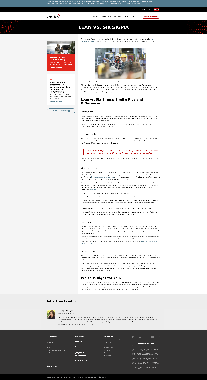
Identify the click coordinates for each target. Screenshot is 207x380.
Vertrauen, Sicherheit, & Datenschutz (56, 350)
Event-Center (107, 350)
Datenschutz (72, 377)
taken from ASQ (95, 190)
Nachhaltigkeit (50, 353)
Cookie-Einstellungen (90, 377)
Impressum (80, 377)
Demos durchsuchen (151, 16)
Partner (133, 9)
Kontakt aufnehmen (146, 344)
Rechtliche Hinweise (62, 377)
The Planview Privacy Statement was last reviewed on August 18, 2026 (145, 368)
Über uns (117, 16)
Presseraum (107, 355)
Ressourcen (105, 16)
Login (155, 9)
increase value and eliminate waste (102, 177)
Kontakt (127, 16)
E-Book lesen (55, 67)
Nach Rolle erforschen (84, 361)
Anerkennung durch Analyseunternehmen (114, 340)
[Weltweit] (137, 16)
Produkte (78, 342)
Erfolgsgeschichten (108, 342)
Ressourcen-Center (108, 347)
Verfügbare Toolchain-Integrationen (80, 354)
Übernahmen (52, 366)
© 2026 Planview (51, 377)
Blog (105, 353)
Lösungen (94, 16)
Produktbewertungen (109, 345)
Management (50, 342)
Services (78, 347)
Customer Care (144, 9)
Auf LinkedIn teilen (60, 111)
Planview (54, 16)
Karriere (49, 345)
